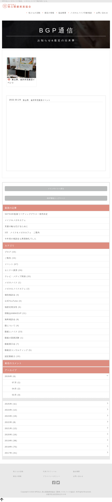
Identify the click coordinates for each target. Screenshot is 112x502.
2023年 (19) (11, 416)
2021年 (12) (11, 428)
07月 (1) (12, 382)
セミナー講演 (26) (13, 270)
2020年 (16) (11, 434)
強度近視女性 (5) (13, 307)
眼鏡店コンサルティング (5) (18, 350)
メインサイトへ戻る (56, 189)
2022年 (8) (10, 422)
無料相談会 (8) (12, 319)
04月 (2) (12, 389)
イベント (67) (11, 264)
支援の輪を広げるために (16, 226)
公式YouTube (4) (13, 301)
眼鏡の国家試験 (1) (14, 338)
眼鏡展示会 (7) (12, 344)
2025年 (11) (11, 404)
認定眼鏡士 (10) (12, 356)
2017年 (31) (11, 453)
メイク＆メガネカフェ (15, 220)
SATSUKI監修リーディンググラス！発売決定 (26, 214)
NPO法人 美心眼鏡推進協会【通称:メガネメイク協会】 (55, 492)
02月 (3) (12, 395)
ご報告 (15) (10, 258)
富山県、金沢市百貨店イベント (36, 100)
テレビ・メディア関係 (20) (18, 276)
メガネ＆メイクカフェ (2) (17, 289)
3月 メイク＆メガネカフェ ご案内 (22, 232)
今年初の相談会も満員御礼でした (20, 239)
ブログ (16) (10, 252)
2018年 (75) (11, 447)
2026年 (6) (10, 376)
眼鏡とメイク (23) (13, 332)
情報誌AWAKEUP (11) (15, 313)
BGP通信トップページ (56, 198)
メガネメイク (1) (13, 282)
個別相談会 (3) (12, 295)
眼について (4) (12, 325)
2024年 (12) (11, 410)
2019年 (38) (11, 440)
